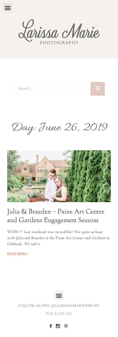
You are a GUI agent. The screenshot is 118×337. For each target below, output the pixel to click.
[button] (8, 7)
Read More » (18, 254)
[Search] (98, 89)
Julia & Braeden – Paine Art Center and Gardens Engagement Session (56, 216)
